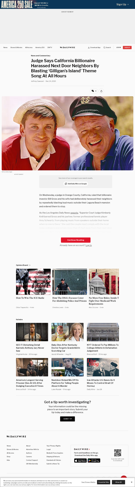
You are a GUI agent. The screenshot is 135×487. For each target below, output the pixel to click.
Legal (49, 449)
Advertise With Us (32, 449)
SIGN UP (127, 47)
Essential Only (104, 482)
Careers (29, 456)
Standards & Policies (54, 460)
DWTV (49, 47)
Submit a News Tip (53, 464)
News (5, 47)
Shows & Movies (16, 47)
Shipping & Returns (53, 456)
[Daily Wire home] (67, 47)
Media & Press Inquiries (55, 453)
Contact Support (32, 460)
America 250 (40, 47)
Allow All (118, 482)
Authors (29, 453)
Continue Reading (75, 240)
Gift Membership (32, 464)
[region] (67, 482)
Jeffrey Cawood (37, 81)
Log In (89, 245)
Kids (8, 460)
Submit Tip (67, 419)
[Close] (131, 482)
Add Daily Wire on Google (77, 184)
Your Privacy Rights (54, 446)
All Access (28, 47)
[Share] (101, 91)
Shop (8, 456)
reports (74, 213)
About (28, 446)
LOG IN (118, 47)
